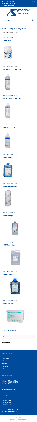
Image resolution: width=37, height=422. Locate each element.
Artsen (4, 361)
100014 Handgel (7, 216)
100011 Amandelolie (9, 128)
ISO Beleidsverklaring (9, 389)
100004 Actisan (7, 40)
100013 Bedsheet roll (9, 186)
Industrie (5, 369)
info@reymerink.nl (9, 3)
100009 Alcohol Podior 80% (11, 99)
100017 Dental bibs (8, 304)
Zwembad (5, 366)
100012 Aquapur (7, 157)
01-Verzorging (9, 37)
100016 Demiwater (8, 274)
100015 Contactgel (8, 245)
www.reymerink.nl (9, 5)
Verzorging (5, 358)
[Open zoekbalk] (33, 20)
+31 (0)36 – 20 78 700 (10, 409)
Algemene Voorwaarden (7, 417)
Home (3, 37)
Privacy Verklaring (22, 419)
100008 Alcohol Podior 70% (11, 69)
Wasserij (4, 363)
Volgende (14, 330)
